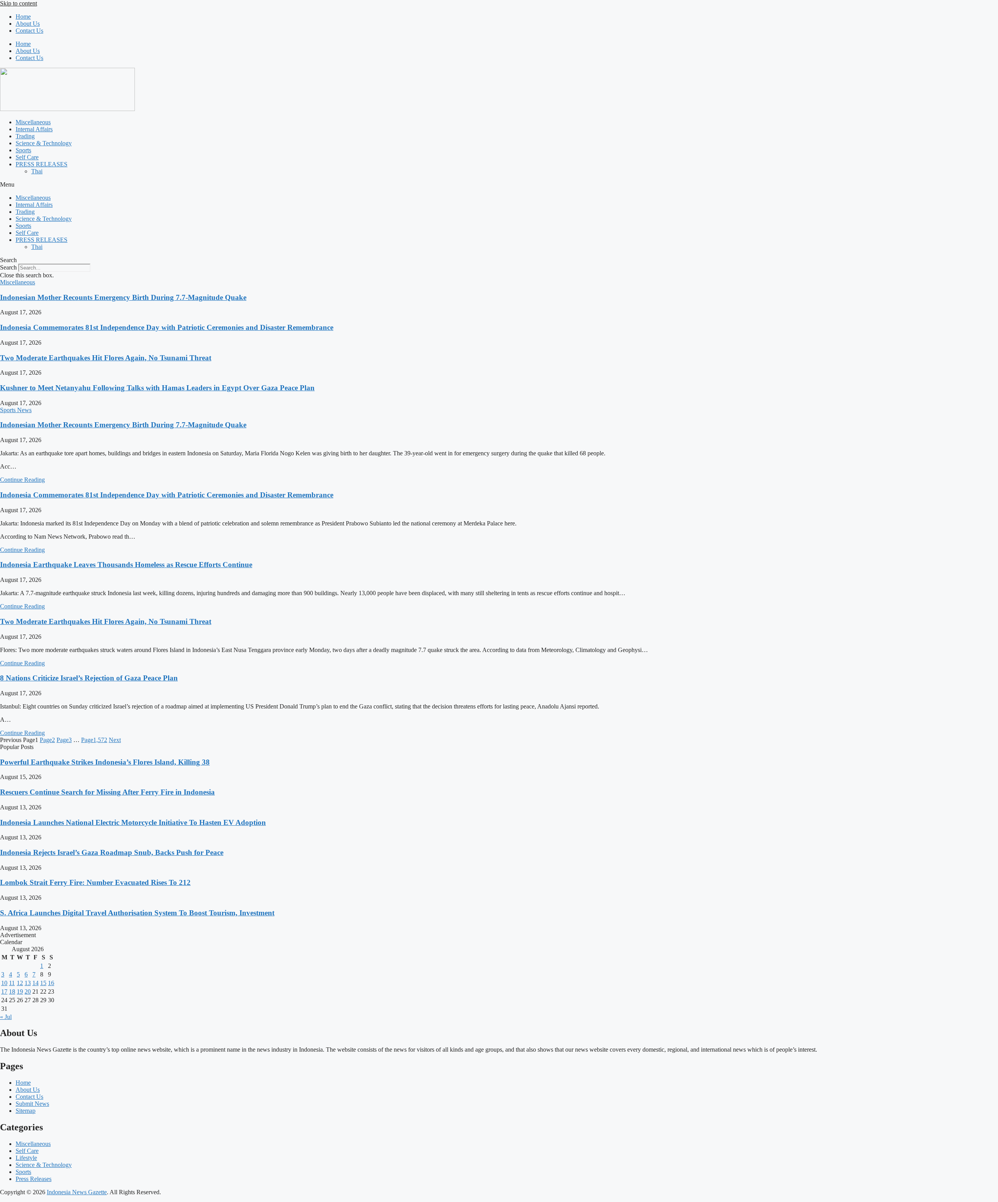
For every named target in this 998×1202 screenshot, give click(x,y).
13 (28, 983)
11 (12, 983)
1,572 (94, 740)
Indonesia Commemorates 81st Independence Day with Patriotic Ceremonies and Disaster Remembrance (166, 327)
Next (115, 740)
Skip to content (18, 3)
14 (35, 983)
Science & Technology (44, 143)
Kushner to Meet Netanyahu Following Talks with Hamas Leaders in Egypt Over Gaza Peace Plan (157, 388)
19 (20, 991)
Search (8, 267)
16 (51, 983)
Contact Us (29, 30)
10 (4, 983)
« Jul (6, 1016)
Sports (23, 150)
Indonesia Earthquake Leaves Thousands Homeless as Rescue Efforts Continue (126, 564)
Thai (36, 171)
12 (20, 983)
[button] (499, 184)
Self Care (27, 157)
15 (43, 983)
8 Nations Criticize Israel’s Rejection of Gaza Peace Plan (89, 678)
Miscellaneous (33, 122)
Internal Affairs (34, 129)
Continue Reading (22, 479)
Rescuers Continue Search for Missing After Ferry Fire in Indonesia (107, 792)
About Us (28, 23)
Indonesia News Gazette (77, 1192)
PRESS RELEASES (41, 164)
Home (23, 16)
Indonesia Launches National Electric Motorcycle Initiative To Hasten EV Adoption (133, 822)
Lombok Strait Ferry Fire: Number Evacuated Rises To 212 (95, 882)
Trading (25, 136)
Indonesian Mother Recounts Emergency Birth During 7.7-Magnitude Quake (123, 297)
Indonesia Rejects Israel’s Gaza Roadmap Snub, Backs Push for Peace (111, 852)
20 (28, 991)
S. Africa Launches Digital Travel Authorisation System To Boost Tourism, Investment (137, 913)
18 (12, 991)
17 (4, 991)
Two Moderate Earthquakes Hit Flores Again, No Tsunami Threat (105, 358)
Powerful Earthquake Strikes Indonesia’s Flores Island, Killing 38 (105, 762)
